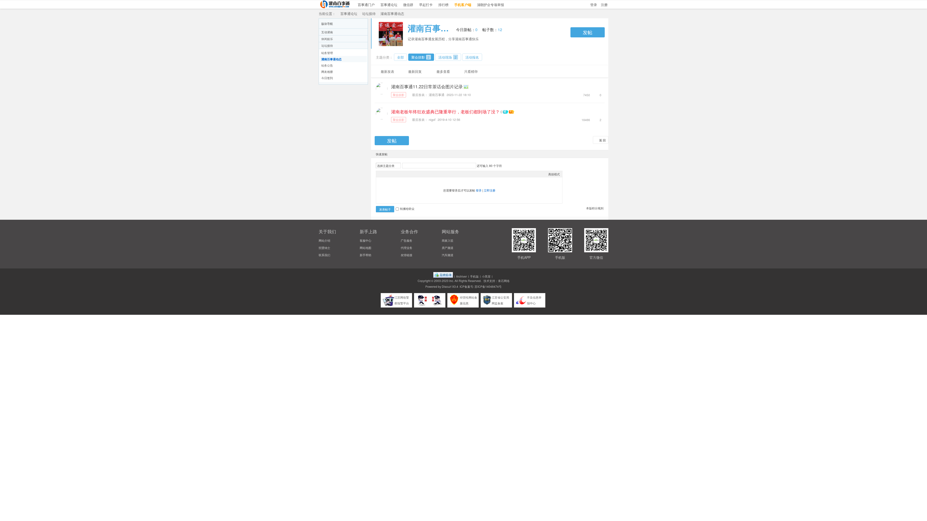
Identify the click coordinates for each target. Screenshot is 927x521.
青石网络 (504, 281)
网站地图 (365, 248)
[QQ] (443, 276)
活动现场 (447, 57)
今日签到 (327, 78)
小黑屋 (486, 276)
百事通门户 (366, 4)
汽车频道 (447, 255)
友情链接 (406, 255)
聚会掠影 (420, 57)
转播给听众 (407, 208)
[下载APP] (921, 465)
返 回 (602, 140)
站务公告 (327, 65)
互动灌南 (327, 32)
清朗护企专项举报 (490, 4)
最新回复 (415, 71)
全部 (400, 57)
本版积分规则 (595, 208)
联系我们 (324, 255)
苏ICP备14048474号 (488, 286)
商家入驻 (447, 240)
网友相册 (327, 71)
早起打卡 (426, 4)
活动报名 (472, 57)
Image (390, 173)
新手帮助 (365, 255)
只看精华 (471, 71)
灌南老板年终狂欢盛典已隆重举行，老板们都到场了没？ (445, 111)
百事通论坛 (388, 4)
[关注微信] (921, 452)
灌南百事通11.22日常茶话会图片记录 (427, 86)
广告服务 (406, 240)
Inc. (451, 281)
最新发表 (387, 71)
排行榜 (443, 4)
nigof (432, 119)
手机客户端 (462, 4)
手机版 (474, 276)
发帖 (587, 32)
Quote (402, 173)
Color (384, 173)
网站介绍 (324, 240)
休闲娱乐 (327, 39)
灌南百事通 (436, 94)
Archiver (461, 276)
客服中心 (365, 240)
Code (408, 173)
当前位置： (327, 13)
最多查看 (443, 71)
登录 (593, 4)
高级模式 (554, 174)
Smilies (414, 173)
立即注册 (489, 190)
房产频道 (447, 248)
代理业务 (406, 248)
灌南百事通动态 (392, 13)
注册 (604, 4)
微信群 (408, 4)
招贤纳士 (324, 248)
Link (396, 173)
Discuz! (446, 286)
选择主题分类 (385, 166)
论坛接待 (369, 13)
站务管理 (327, 53)
